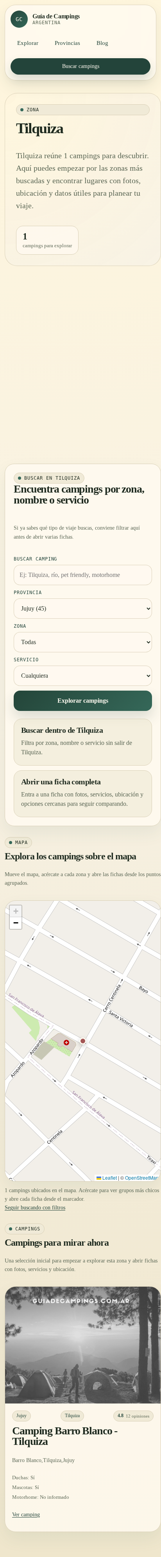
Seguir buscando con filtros (35, 1208)
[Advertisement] (80, 368)
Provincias (67, 43)
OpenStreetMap (142, 1177)
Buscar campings (80, 66)
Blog (102, 43)
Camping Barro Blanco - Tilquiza (64, 1436)
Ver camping (26, 1515)
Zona (20, 626)
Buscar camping (35, 559)
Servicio (26, 659)
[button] (82, 1041)
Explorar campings (82, 700)
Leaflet (109, 1177)
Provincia (28, 592)
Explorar (27, 43)
